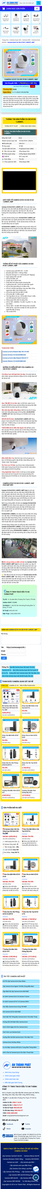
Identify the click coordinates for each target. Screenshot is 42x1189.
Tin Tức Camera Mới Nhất (14, 976)
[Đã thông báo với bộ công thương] (7, 1136)
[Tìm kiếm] (38, 3)
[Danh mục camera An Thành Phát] (37, 9)
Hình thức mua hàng (12, 1072)
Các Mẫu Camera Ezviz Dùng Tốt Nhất (15, 1007)
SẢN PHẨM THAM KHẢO (27, 685)
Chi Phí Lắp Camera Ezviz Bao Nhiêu (14, 981)
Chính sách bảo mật (12, 1079)
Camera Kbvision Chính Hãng (13, 1159)
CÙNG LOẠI (4, 685)
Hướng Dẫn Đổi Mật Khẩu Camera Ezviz (15, 1022)
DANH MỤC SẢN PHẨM (15, 9)
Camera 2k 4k (14, 685)
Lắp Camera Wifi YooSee (28, 1178)
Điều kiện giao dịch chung (13, 1082)
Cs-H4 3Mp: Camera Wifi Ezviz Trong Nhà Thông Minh (20, 1047)
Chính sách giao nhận (12, 1076)
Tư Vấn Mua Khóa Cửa (30, 1181)
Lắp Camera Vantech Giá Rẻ (12, 1156)
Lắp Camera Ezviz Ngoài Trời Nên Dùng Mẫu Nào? (18, 986)
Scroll (35, 1177)
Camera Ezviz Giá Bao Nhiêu (11, 1042)
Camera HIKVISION (32, 1159)
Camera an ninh (12, 1162)
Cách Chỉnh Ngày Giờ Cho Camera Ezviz (15, 1027)
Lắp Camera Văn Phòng (11, 1172)
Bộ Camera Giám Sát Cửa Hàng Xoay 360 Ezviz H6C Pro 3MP (10, 708)
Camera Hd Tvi (6, 670)
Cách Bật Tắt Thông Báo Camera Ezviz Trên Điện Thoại (20, 1017)
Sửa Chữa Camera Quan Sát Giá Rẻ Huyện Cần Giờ (17, 676)
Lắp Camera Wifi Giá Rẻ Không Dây (21, 1175)
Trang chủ (5, 40)
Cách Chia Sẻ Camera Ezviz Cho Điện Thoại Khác (18, 1052)
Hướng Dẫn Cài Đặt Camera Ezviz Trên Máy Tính (18, 1037)
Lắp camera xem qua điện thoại (21, 1165)
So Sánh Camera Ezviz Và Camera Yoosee (16, 996)
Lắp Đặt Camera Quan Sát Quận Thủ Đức (22, 667)
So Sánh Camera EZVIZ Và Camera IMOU (16, 1001)
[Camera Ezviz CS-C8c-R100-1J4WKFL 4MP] (21, 62)
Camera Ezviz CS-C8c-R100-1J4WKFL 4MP (21, 42)
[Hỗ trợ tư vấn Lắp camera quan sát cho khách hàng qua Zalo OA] (36, 1169)
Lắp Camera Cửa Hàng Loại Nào (20, 1168)
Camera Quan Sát (15, 40)
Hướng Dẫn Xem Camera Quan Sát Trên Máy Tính (24, 673)
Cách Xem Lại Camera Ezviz (11, 1032)
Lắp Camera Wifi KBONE (11, 1181)
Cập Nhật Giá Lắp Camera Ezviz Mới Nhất (16, 991)
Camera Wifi (26, 40)
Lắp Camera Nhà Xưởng (30, 1172)
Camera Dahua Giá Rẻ (31, 1156)
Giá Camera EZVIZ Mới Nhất (11, 1012)
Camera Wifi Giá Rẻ (11, 1178)
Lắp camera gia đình (27, 1162)
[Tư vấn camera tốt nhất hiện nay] (40, 23)
